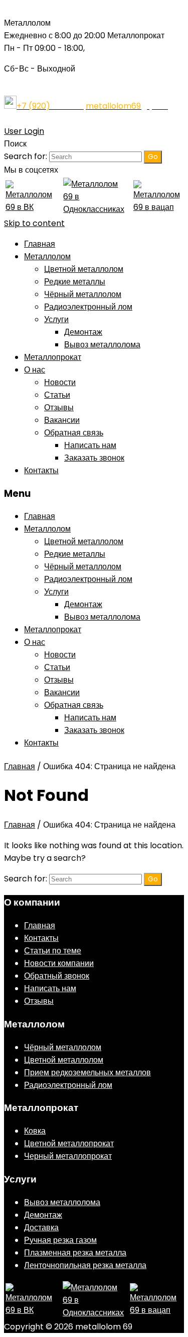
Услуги (56, 319)
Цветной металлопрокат (69, 1143)
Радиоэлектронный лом (88, 307)
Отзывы (59, 407)
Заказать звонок (94, 458)
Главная (39, 244)
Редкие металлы (74, 281)
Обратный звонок (56, 976)
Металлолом (47, 256)
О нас (34, 370)
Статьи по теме (52, 950)
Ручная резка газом (60, 1240)
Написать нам (90, 445)
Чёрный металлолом (82, 294)
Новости (60, 382)
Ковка (35, 1131)
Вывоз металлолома (102, 344)
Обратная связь (73, 432)
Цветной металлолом (83, 269)
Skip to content (34, 223)
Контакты (41, 470)
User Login (24, 131)
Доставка (41, 1227)
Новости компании (59, 963)
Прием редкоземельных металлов (87, 1072)
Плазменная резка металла (75, 1252)
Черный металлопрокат (68, 1156)
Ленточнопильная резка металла (85, 1265)
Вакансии (62, 420)
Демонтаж (83, 332)
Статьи (57, 395)
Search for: (25, 156)
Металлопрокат (52, 357)
